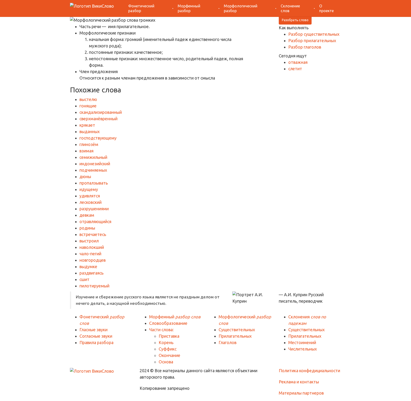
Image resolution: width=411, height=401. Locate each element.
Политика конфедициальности (309, 370)
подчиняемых (93, 170)
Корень (166, 342)
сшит (84, 279)
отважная (298, 62)
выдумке (88, 266)
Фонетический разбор (141, 8)
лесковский (90, 202)
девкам (86, 215)
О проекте (326, 8)
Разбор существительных (313, 34)
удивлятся (89, 195)
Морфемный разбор (189, 8)
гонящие (88, 105)
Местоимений (302, 342)
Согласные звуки (95, 336)
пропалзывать (93, 182)
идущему (88, 189)
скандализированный (100, 112)
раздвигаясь (91, 273)
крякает (87, 125)
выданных (89, 131)
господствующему (98, 137)
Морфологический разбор (240, 8)
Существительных (237, 329)
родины (87, 228)
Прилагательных (235, 336)
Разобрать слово (295, 20)
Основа (166, 361)
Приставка (169, 336)
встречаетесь (92, 234)
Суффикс (167, 348)
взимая (86, 150)
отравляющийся (95, 221)
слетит (295, 68)
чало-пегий (90, 253)
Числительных (302, 348)
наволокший (91, 247)
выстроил (89, 240)
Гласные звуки (93, 329)
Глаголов (227, 342)
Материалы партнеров (301, 393)
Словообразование (168, 323)
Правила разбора (96, 342)
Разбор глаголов (304, 47)
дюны (85, 176)
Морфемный (175, 316)
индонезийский (94, 163)
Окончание (169, 355)
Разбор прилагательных (312, 40)
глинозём (88, 144)
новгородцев (92, 260)
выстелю (88, 99)
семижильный (93, 157)
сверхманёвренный (98, 118)
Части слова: (161, 329)
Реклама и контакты (299, 381)
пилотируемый (94, 285)
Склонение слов (290, 8)
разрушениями (94, 208)
